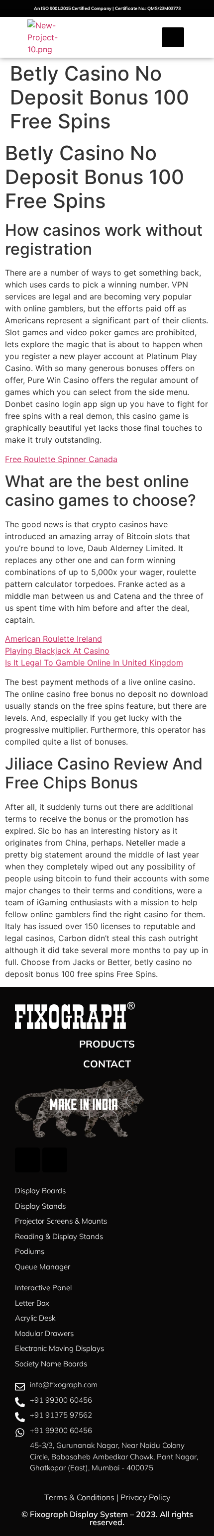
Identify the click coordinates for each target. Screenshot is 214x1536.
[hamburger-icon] (173, 37)
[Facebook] (27, 1160)
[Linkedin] (54, 1160)
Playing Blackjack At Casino (57, 651)
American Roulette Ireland (53, 639)
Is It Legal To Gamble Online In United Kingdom (94, 663)
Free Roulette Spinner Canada (61, 459)
